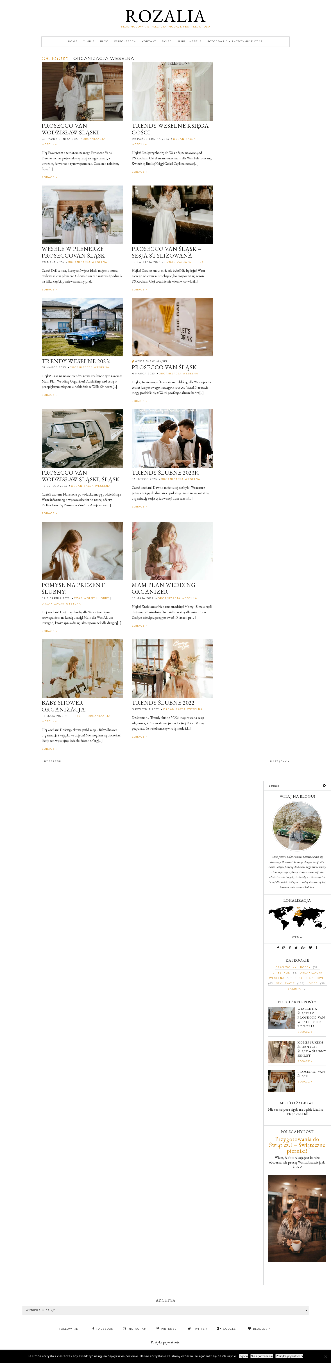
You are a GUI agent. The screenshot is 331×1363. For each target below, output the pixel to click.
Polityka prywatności (165, 1342)
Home (72, 41)
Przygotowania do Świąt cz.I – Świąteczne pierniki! (297, 1145)
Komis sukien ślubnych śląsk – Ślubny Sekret (311, 1049)
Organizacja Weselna (87, 262)
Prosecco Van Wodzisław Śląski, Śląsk (81, 476)
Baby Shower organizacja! (64, 706)
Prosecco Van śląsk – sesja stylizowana (166, 252)
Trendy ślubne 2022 (163, 703)
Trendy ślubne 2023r (165, 472)
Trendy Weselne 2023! (76, 361)
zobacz (49, 177)
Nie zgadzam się (262, 1356)
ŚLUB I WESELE (189, 41)
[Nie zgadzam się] (325, 1356)
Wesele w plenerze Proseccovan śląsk (73, 252)
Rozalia (165, 15)
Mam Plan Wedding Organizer (164, 588)
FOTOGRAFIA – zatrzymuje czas (235, 41)
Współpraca (125, 41)
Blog (104, 41)
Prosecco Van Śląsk (164, 367)
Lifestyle (76, 716)
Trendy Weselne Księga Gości (170, 129)
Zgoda (244, 1356)
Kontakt (149, 41)
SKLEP (167, 41)
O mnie (89, 41)
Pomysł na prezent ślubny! (73, 588)
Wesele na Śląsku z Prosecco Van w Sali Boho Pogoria (311, 1017)
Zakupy (294, 988)
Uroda (312, 983)
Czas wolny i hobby (91, 598)
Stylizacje (285, 983)
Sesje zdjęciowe (309, 978)
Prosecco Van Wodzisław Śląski (70, 129)
